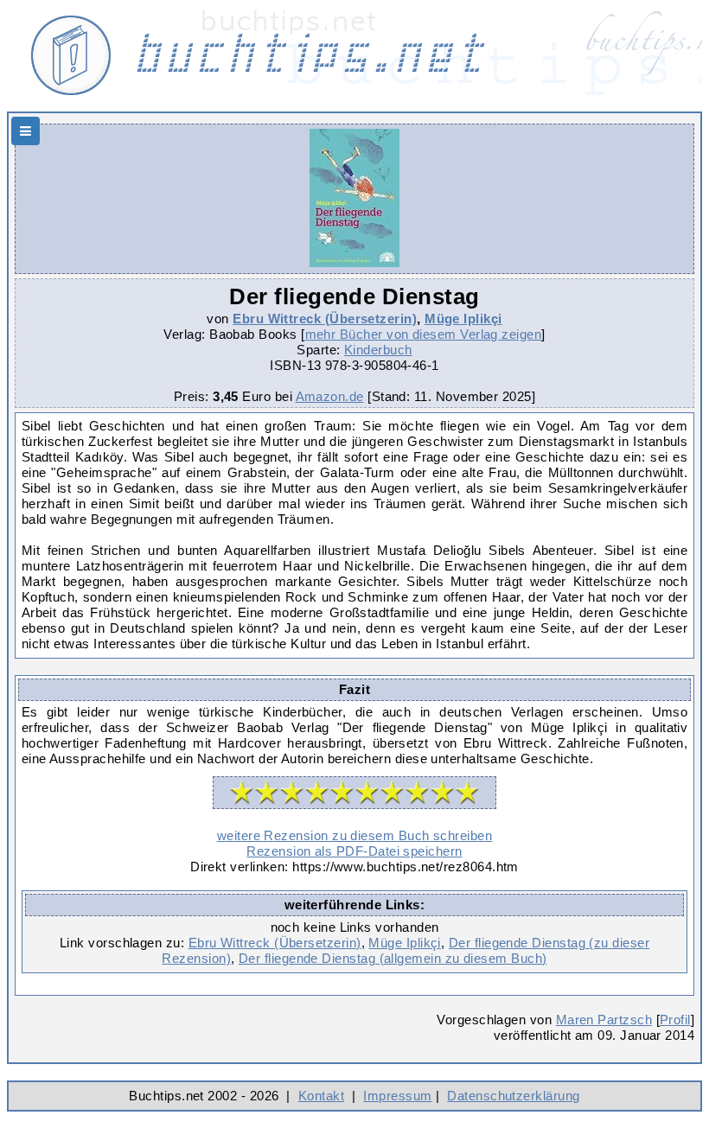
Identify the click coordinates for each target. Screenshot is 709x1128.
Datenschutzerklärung (513, 1095)
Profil (675, 1019)
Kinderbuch (378, 349)
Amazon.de (330, 396)
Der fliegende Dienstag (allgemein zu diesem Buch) (393, 958)
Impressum (397, 1095)
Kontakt (321, 1095)
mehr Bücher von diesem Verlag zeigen (423, 334)
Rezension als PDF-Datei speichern (354, 851)
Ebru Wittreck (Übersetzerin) (325, 318)
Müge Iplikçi (463, 318)
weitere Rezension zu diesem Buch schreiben (354, 835)
